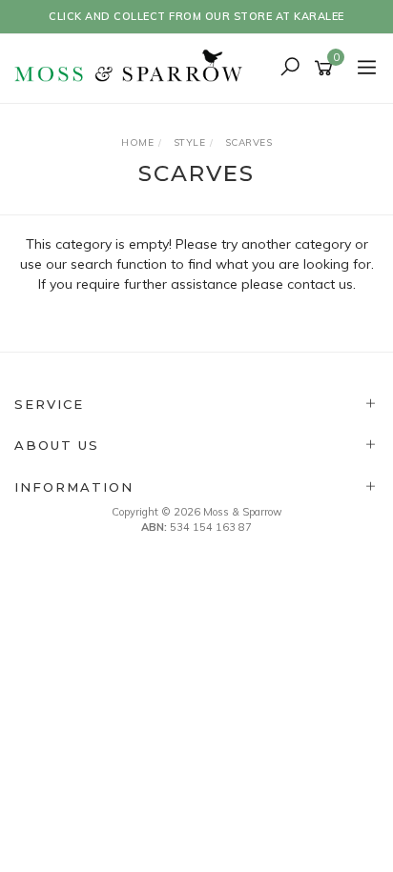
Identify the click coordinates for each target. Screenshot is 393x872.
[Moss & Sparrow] (134, 66)
